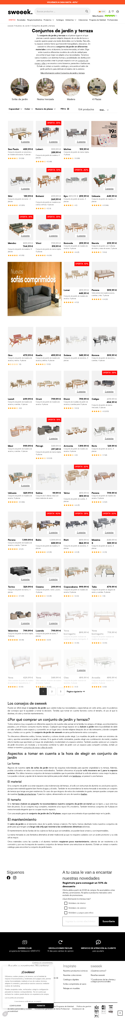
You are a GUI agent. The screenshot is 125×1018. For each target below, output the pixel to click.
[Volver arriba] (120, 1013)
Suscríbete (109, 921)
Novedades (21, 20)
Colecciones (83, 20)
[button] (5, 1014)
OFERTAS (12, 20)
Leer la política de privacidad (14, 998)
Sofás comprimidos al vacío (74, 984)
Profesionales (112, 20)
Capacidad (14, 109)
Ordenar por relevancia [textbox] (105, 110)
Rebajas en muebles (71, 988)
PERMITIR (41, 1006)
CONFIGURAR (15, 1006)
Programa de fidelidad (97, 20)
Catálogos (60, 20)
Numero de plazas (44, 109)
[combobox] (104, 110)
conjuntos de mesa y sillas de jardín (37, 747)
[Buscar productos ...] (86, 11)
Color (27, 109)
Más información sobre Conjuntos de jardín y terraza (63, 73)
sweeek (10, 26)
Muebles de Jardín (22, 26)
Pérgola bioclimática (34, 20)
